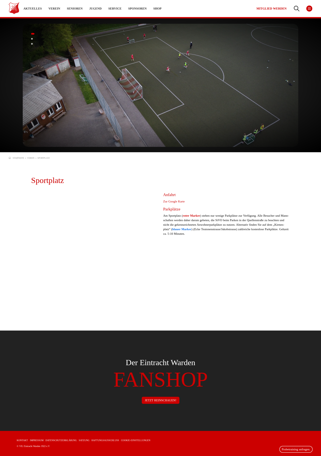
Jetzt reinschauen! (160, 400)
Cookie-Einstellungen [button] (135, 440)
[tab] (32, 34)
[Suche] (296, 8)
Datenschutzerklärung (61, 440)
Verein (30, 158)
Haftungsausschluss (105, 440)
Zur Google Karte (174, 201)
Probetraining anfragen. (296, 449)
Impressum (36, 440)
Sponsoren (137, 8)
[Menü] (309, 8)
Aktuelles (32, 8)
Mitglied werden (271, 8)
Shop (157, 8)
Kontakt (22, 440)
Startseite (18, 158)
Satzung (84, 440)
